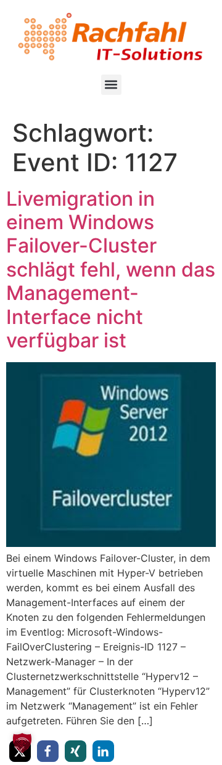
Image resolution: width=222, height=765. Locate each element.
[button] (111, 85)
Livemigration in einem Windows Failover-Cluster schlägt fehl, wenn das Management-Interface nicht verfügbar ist (110, 269)
